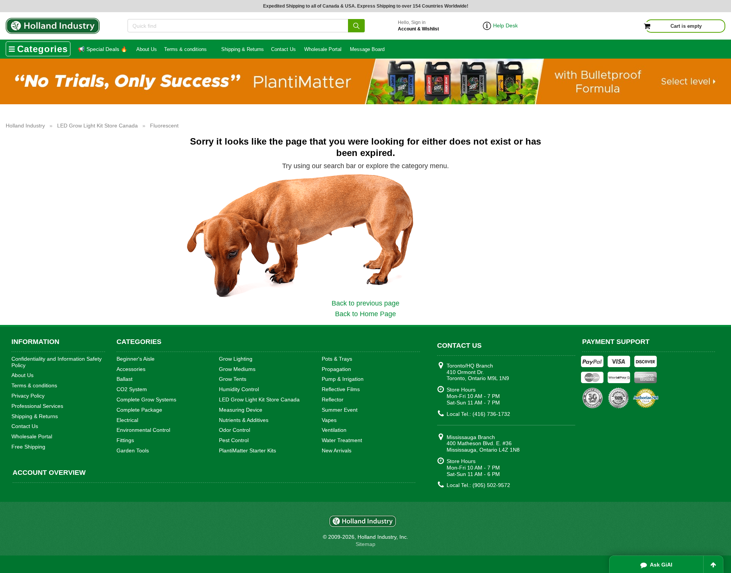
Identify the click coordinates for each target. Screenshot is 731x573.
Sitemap (365, 544)
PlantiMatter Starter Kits (247, 450)
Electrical (127, 420)
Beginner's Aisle (136, 359)
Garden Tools (133, 450)
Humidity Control (239, 389)
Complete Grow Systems (146, 399)
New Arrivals (336, 450)
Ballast (124, 379)
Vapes (329, 420)
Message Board (367, 49)
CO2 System (132, 389)
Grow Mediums (237, 369)
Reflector (332, 399)
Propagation (336, 369)
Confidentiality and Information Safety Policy (56, 362)
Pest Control (234, 440)
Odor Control (234, 430)
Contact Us (283, 49)
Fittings (125, 440)
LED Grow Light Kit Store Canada (259, 399)
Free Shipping (28, 447)
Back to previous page (365, 303)
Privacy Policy (28, 396)
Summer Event (340, 410)
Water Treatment (342, 440)
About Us (146, 49)
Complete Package (139, 410)
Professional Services (37, 406)
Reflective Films (341, 389)
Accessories (131, 369)
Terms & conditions (185, 49)
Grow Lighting (235, 359)
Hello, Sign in (418, 25)
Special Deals (102, 49)
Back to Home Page (365, 314)
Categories (42, 49)
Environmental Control (143, 430)
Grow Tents (232, 379)
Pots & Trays (337, 359)
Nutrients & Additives (243, 420)
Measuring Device (240, 410)
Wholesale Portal (323, 49)
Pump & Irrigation (343, 379)
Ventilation (334, 430)
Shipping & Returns (242, 49)
